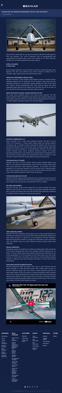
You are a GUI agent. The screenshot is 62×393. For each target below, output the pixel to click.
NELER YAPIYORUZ (15, 334)
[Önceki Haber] (8, 220)
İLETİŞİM (55, 333)
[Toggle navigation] (2, 5)
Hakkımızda (5, 333)
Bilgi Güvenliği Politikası (44, 391)
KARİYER (35, 333)
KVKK (36, 391)
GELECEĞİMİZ (26, 333)
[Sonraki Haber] (54, 220)
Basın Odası (46, 333)
